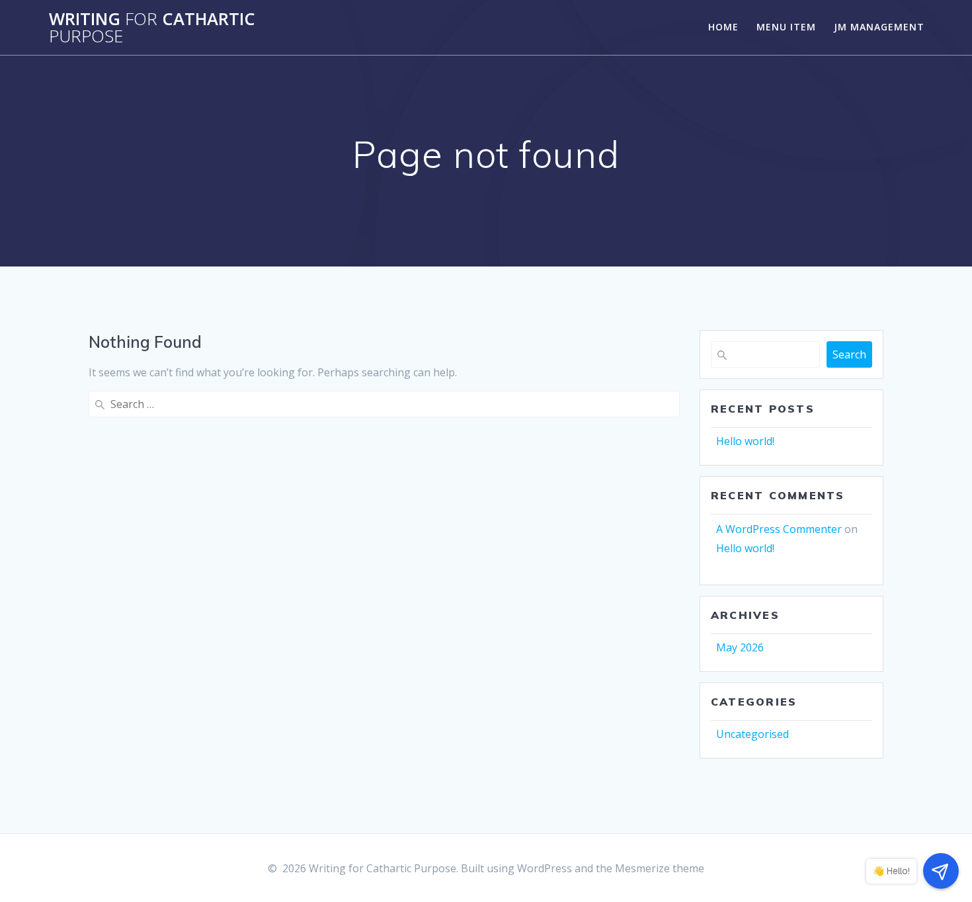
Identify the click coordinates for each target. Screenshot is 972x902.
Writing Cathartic (152, 27)
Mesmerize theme (659, 868)
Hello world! (745, 441)
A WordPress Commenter (779, 529)
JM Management (879, 26)
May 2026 (740, 647)
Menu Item (786, 26)
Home (723, 26)
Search (849, 354)
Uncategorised (752, 734)
